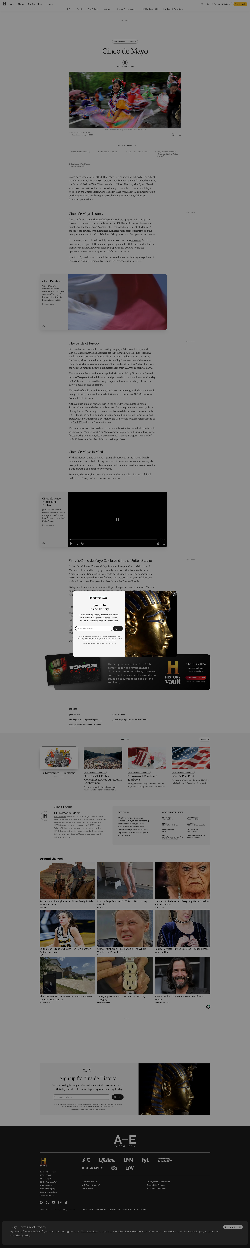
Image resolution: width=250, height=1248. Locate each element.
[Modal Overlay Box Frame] (125, 624)
